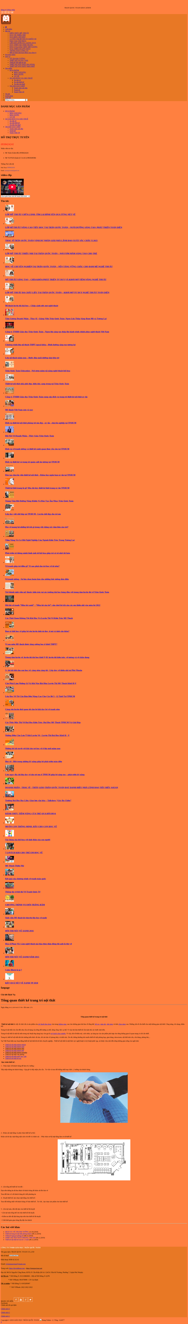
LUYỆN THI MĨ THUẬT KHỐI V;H (23, 39)
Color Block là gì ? (13, 970)
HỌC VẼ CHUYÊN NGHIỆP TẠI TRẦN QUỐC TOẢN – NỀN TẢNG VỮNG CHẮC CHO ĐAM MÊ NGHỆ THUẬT (59, 266)
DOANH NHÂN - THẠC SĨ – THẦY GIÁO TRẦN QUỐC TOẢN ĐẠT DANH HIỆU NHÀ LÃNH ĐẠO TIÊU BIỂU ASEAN (61, 787)
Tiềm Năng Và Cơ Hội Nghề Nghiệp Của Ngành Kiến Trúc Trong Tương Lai (40, 540)
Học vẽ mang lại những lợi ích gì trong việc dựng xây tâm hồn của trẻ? (36, 527)
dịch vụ (7, 56)
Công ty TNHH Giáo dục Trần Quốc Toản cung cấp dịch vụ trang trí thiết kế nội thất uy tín (46, 397)
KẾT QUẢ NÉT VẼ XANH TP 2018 (21, 983)
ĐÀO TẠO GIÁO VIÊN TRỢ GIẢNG (23, 47)
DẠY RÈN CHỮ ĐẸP (17, 37)
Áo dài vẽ (17, 80)
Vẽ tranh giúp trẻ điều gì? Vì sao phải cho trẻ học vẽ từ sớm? (32, 566)
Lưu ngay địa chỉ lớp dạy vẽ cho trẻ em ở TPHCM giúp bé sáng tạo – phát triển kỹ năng (45, 774)
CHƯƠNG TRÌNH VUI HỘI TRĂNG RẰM (25, 905)
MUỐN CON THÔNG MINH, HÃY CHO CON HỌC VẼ (31, 826)
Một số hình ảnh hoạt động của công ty (23, 53)
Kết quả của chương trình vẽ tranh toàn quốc (25, 879)
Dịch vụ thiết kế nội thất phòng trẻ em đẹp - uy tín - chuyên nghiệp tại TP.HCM (40, 423)
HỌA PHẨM (14, 70)
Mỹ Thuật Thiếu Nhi (14, 866)
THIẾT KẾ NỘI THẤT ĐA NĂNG (22, 64)
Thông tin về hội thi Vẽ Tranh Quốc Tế (22, 892)
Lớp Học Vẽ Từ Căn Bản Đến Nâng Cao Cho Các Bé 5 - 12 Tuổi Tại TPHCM (40, 696)
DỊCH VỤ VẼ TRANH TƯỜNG (17, 1232)
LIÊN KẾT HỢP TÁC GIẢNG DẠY (23, 43)
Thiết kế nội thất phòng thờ (14, 1050)
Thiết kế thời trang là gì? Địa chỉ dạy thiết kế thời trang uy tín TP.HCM (37, 488)
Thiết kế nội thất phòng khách (15, 1045)
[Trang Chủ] (6, 24)
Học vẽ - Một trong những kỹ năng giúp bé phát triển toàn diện (33, 761)
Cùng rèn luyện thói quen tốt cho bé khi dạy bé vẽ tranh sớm (32, 709)
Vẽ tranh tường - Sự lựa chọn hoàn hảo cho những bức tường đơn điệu (37, 579)
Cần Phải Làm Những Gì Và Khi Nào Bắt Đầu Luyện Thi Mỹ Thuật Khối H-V (40, 683)
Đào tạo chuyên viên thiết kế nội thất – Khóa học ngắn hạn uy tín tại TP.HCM (40, 475)
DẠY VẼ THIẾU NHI (18, 35)
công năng (122, 1024)
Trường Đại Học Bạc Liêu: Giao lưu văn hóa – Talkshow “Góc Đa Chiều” (38, 800)
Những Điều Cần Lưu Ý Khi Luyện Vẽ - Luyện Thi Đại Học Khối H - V (37, 735)
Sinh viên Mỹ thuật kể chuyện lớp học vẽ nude (26, 918)
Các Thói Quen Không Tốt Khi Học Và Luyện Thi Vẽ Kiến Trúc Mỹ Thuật (39, 618)
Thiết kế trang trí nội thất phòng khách (18, 1234)
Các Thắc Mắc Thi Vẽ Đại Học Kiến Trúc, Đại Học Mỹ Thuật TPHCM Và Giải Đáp (43, 722)
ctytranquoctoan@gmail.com (16, 1264)
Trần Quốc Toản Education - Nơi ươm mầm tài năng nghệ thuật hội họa (37, 371)
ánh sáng (110, 1024)
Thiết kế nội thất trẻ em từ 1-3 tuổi (17, 1240)
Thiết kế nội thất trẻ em (13, 1058)
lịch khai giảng (10, 55)
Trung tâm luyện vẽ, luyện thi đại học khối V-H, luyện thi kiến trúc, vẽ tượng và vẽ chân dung (47, 657)
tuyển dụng (9, 96)
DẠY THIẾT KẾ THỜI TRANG (21, 45)
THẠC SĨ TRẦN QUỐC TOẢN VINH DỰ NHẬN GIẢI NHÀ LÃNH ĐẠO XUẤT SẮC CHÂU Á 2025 (51, 240)
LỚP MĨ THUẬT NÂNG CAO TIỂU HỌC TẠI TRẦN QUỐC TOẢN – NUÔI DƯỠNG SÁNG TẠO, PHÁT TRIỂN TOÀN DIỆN (63, 227)
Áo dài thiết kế (19, 82)
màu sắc (103, 1024)
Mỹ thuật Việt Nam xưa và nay (19, 410)
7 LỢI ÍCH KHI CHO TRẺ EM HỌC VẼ (24, 852)
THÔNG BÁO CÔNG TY (19, 51)
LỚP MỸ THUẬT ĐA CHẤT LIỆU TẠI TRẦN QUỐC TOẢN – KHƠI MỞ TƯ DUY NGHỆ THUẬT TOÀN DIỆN (57, 292)
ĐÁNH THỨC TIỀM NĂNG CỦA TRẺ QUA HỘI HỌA (30, 813)
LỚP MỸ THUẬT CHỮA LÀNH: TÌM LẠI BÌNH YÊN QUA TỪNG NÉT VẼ (40, 214)
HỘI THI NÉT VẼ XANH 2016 (19, 931)
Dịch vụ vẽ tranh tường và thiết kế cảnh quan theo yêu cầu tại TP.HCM (37, 449)
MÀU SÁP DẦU (20, 72)
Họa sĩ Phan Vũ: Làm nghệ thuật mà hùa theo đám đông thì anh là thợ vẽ (38, 944)
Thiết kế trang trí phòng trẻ (14, 1236)
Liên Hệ (8, 98)
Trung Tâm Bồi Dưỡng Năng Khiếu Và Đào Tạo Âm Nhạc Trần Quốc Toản (39, 501)
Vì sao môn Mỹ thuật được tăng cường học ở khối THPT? (31, 644)
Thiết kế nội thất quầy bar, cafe (15, 1056)
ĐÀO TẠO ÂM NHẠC (18, 41)
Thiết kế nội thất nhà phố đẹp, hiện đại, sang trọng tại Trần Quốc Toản (37, 384)
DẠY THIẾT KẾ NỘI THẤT (20, 49)
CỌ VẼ (16, 76)
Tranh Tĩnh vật (19, 92)
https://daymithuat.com (17, 1268)
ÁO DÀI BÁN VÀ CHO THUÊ (21, 78)
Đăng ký (4, 10)
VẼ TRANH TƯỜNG (17, 58)
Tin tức (7, 94)
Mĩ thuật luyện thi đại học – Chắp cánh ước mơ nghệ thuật (31, 305)
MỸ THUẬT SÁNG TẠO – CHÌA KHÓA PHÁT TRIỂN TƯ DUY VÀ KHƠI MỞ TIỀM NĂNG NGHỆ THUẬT (55, 279)
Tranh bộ (17, 90)
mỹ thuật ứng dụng (44, 1024)
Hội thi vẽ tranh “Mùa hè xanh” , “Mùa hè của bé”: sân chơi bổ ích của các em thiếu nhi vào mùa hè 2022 (52, 605)
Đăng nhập (11, 10)
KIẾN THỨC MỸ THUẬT (19, 33)
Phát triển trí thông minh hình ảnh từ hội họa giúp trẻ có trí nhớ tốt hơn (37, 553)
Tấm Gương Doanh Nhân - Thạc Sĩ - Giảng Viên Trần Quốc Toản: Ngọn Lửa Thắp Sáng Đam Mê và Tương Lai (56, 318)
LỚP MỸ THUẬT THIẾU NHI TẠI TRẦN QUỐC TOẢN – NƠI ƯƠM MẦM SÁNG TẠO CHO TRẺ (51, 253)
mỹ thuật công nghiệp (58, 1033)
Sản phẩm (8, 68)
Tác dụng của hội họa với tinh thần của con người (27, 840)
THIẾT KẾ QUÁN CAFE (19, 60)
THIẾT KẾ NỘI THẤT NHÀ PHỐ (22, 66)
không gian (62, 1024)
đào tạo (7, 31)
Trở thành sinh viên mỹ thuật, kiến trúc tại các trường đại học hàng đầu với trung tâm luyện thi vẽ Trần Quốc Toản (57, 592)
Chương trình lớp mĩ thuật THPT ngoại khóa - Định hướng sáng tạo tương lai (40, 345)
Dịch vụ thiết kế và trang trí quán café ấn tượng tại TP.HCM (32, 462)
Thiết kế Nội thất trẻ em (18, 62)
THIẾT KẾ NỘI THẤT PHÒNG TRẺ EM (20, 1238)
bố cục (97, 1024)
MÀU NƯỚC (19, 74)
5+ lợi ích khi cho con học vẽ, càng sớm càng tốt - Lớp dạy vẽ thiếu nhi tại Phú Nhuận (43, 670)
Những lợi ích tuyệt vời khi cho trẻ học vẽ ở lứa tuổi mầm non (32, 748)
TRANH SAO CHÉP (17, 86)
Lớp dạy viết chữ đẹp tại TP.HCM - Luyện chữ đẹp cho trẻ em (33, 514)
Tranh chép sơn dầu (20, 88)
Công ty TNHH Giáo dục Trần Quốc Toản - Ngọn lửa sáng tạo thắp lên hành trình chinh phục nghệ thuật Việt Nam (57, 332)
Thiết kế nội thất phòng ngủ (14, 1047)
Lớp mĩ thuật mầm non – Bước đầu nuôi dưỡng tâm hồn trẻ (32, 358)
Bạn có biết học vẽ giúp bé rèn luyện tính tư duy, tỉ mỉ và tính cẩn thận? (37, 631)
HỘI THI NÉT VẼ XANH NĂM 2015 (22, 957)
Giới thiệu (8, 29)
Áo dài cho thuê (19, 84)
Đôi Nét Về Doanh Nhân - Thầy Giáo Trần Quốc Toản (29, 436)
